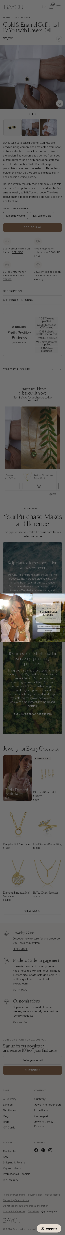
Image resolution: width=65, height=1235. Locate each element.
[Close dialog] (63, 595)
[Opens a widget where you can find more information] (48, 1228)
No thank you (48, 631)
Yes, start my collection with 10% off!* (48, 626)
